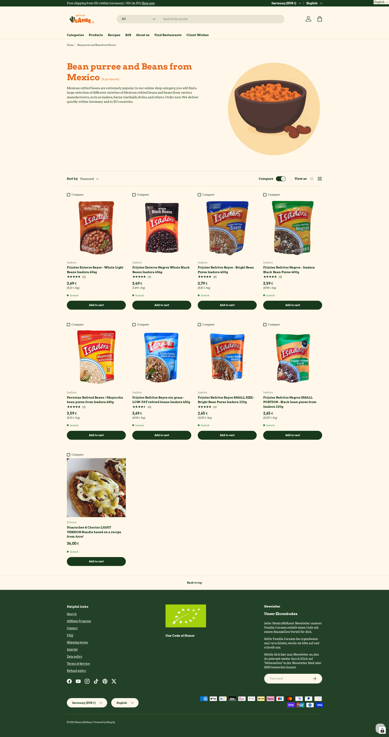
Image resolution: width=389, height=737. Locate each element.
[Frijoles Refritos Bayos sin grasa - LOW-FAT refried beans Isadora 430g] (161, 357)
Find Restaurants (168, 35)
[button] (319, 18)
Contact (72, 628)
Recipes (114, 35)
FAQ (70, 635)
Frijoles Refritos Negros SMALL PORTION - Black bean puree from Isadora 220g (289, 402)
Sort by (72, 179)
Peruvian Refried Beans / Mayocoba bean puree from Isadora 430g (95, 400)
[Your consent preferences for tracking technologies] (382, 730)
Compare (266, 179)
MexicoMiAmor (84, 722)
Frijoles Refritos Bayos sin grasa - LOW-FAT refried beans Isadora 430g (161, 400)
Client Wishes (197, 35)
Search (72, 614)
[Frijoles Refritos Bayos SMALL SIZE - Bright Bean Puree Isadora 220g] (227, 357)
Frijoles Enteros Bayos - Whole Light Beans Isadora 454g (95, 270)
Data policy (74, 656)
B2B (128, 35)
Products (96, 35)
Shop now (148, 3)
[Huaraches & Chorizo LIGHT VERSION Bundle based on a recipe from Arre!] (96, 487)
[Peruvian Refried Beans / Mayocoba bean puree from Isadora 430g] (96, 357)
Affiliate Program (79, 621)
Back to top (194, 582)
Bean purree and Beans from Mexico (96, 45)
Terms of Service (78, 663)
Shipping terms (77, 642)
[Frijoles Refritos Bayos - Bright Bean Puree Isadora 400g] (227, 227)
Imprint (72, 649)
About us (143, 35)
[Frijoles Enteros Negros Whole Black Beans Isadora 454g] (161, 227)
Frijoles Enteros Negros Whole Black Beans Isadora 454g (161, 270)
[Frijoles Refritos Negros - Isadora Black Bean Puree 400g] (292, 227)
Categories (75, 35)
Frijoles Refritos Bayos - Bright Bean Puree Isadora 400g (226, 270)
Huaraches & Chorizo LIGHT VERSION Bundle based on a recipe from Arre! (94, 532)
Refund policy (76, 670)
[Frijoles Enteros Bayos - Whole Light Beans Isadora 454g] (96, 227)
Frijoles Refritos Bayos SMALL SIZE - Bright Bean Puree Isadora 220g (226, 400)
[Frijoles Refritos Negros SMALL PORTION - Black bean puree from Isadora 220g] (292, 357)
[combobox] (201, 19)
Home (70, 45)
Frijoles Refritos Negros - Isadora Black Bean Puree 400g (289, 270)
